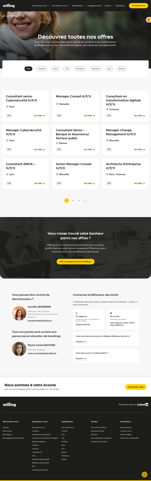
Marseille (96, 68)
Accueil (6, 16)
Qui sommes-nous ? (39, 6)
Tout (28, 68)
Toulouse (42, 68)
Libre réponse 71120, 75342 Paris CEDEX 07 (122, 324)
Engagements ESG (95, 6)
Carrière (107, 6)
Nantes (122, 68)
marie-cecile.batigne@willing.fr (42, 353)
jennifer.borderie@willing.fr (40, 320)
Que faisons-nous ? (59, 6)
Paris (55, 68)
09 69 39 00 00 (83, 324)
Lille (67, 68)
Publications (120, 6)
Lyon (109, 68)
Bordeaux (80, 68)
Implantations (77, 6)
